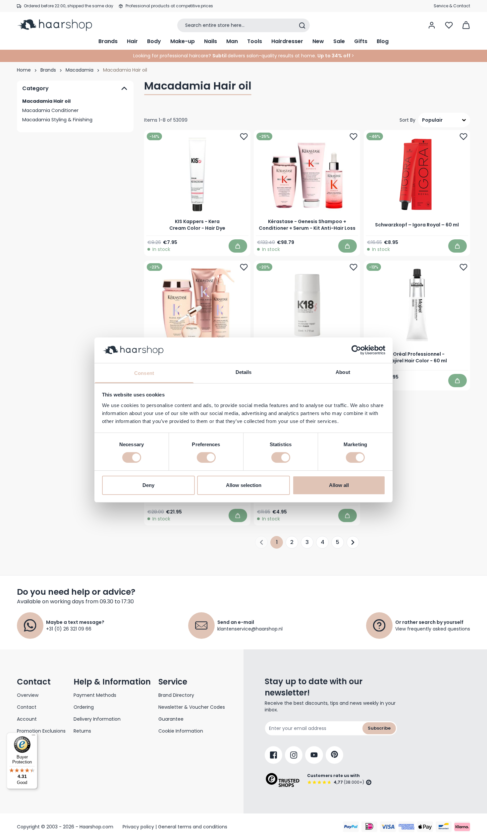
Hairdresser (287, 41)
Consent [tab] (144, 373)
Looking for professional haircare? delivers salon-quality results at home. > (243, 55)
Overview (27, 695)
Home (24, 70)
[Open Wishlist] (449, 25)
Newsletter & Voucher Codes (191, 707)
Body (154, 41)
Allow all (339, 485)
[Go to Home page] (59, 25)
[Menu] (33, 737)
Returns (82, 731)
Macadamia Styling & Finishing (57, 119)
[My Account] (432, 25)
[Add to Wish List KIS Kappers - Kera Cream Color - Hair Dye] (244, 136)
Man (232, 41)
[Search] (302, 25)
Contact (26, 707)
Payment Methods (95, 695)
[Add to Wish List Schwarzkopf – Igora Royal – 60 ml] (463, 136)
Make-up (182, 41)
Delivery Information (97, 719)
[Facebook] (273, 755)
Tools (254, 41)
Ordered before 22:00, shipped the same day (68, 6)
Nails (210, 41)
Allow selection (243, 485)
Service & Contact (452, 6)
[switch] (206, 457)
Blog (383, 41)
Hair (132, 41)
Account (27, 719)
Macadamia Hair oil (46, 101)
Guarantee (171, 719)
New (318, 41)
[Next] (353, 542)
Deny (148, 485)
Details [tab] (244, 372)
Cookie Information (180, 731)
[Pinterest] (334, 755)
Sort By (407, 120)
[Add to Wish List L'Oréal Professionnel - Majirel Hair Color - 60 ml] (463, 267)
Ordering (84, 707)
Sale (339, 41)
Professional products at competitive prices (169, 6)
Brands (108, 41)
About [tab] (343, 372)
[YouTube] (314, 755)
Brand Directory (176, 695)
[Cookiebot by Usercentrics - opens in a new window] (356, 350)
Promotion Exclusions (41, 731)
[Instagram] (293, 755)
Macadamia (79, 70)
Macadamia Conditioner (50, 110)
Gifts (360, 41)
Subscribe (379, 728)
